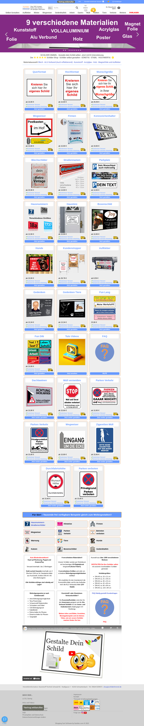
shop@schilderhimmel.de (112, 687)
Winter (36, 13)
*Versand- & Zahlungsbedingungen (86, 699)
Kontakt (76, 697)
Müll (88, 13)
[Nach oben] (138, 722)
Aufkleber (27, 13)
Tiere (104, 13)
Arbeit (72, 13)
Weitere (123, 13)
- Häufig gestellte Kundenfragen (35, 708)
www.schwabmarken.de (82, 710)
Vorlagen (134, 13)
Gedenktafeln (60, 13)
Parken (96, 13)
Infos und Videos (28, 703)
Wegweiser (47, 13)
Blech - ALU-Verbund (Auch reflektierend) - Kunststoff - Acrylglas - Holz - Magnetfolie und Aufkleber (79, 62)
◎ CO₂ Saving (27, 699)
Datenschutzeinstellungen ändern (34, 717)
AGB (24, 713)
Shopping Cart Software (63, 723)
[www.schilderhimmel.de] (33, 8)
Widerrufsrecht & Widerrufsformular (34, 710)
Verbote (113, 13)
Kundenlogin (118, 1)
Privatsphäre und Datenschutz (32, 715)
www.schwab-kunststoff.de (83, 708)
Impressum (77, 694)
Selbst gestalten (12, 13)
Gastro (80, 13)
